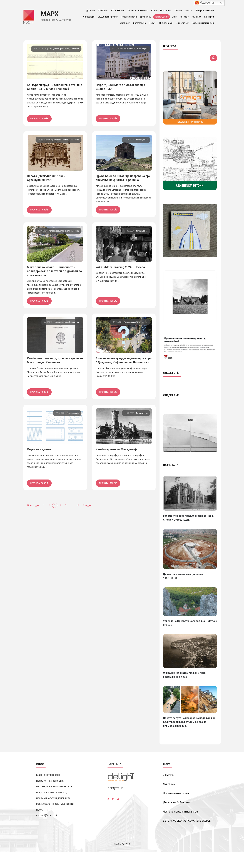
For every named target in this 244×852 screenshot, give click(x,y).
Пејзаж (152, 23)
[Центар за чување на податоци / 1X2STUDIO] (190, 549)
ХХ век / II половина (161, 10)
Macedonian (207, 2)
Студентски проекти (108, 17)
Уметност (125, 23)
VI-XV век (103, 10)
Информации (166, 23)
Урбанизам (145, 17)
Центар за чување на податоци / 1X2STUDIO (183, 576)
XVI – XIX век (117, 10)
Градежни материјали (203, 23)
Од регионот (182, 23)
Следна (87, 505)
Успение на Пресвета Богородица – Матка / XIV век (190, 623)
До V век (90, 10)
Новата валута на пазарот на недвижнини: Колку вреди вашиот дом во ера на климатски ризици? (189, 722)
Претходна (33, 505)
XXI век (178, 10)
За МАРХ (168, 774)
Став (174, 17)
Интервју (184, 17)
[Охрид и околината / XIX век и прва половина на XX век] (190, 651)
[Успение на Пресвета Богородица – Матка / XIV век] (190, 601)
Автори (188, 10)
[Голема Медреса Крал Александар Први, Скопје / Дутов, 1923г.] (190, 493)
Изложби (196, 17)
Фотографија (139, 23)
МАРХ (50, 14)
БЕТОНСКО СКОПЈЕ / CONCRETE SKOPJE (187, 820)
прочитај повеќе (39, 119)
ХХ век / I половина (138, 10)
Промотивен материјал (176, 793)
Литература (88, 17)
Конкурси (209, 17)
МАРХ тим (169, 784)
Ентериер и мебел (205, 10)
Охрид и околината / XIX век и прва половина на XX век (184, 674)
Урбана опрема (129, 17)
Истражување (162, 17)
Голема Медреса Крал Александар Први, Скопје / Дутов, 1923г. (188, 517)
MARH (117, 844)
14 (77, 505)
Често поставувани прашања (180, 811)
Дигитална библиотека (176, 802)
